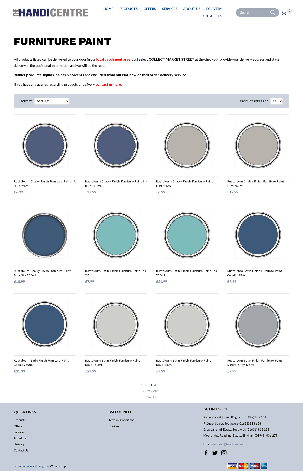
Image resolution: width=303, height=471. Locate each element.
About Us (191, 9)
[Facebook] (206, 452)
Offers (150, 9)
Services (169, 9)
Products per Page (254, 101)
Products (129, 9)
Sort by (26, 101)
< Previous (151, 391)
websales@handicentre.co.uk (230, 444)
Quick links (25, 412)
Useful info (119, 412)
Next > (151, 397)
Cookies (113, 426)
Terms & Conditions (121, 420)
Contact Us (211, 16)
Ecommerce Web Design (29, 466)
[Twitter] (215, 452)
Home (108, 9)
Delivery (214, 9)
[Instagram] (223, 452)
